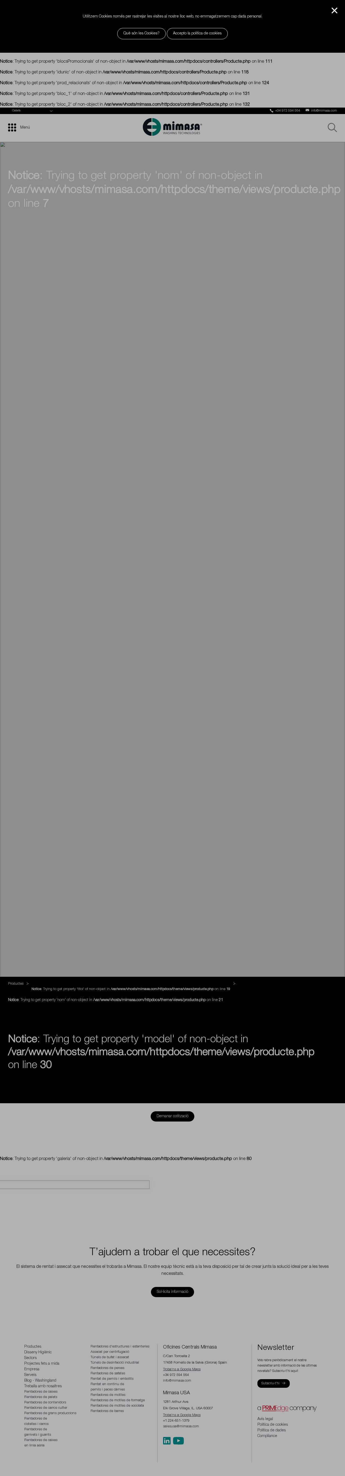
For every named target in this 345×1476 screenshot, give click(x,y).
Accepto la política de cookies (197, 34)
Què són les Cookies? (141, 34)
